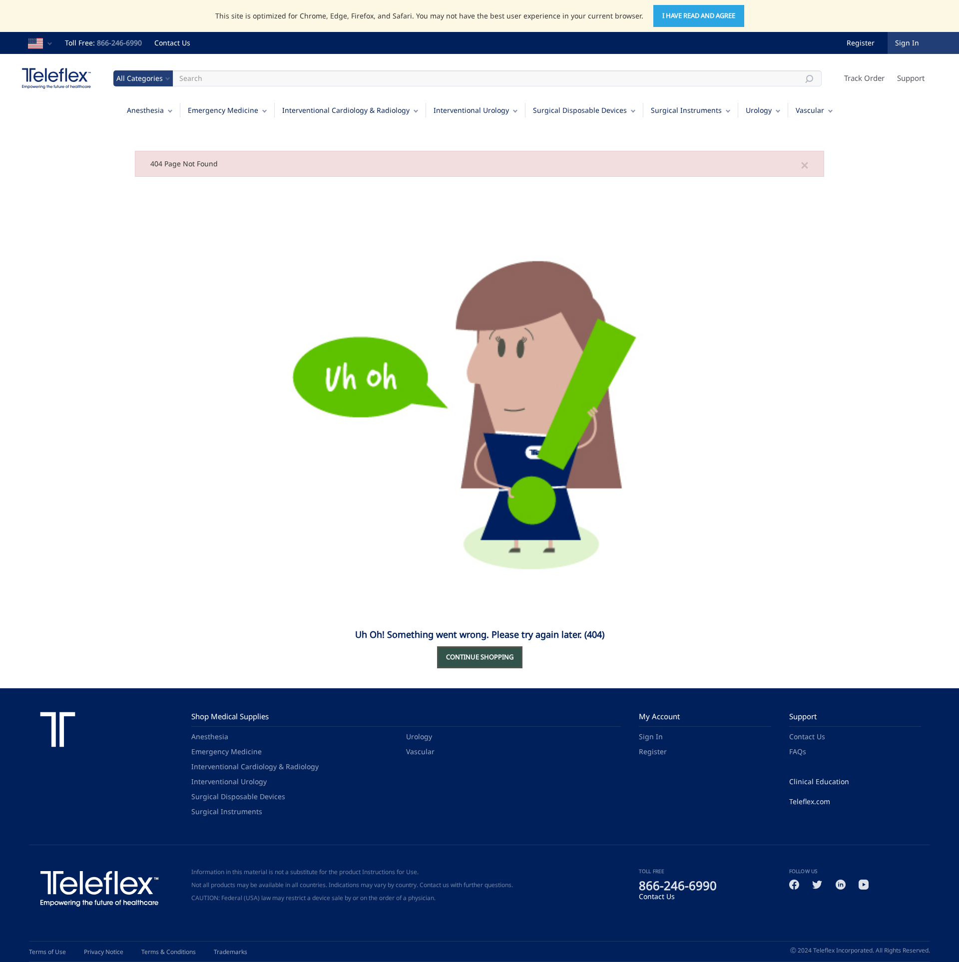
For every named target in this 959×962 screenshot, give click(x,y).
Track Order (864, 78)
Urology (759, 110)
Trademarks (230, 952)
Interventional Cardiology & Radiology (346, 110)
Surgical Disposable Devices (580, 110)
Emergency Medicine (223, 110)
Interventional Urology (471, 110)
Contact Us (172, 42)
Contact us (434, 885)
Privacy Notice (103, 952)
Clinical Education (819, 781)
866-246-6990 (119, 42)
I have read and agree (698, 15)
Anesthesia (145, 110)
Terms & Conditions (168, 952)
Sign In (651, 736)
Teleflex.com (809, 801)
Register (861, 42)
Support (911, 78)
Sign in (907, 42)
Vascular (810, 110)
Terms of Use (47, 952)
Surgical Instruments (686, 110)
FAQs (797, 751)
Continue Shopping (479, 656)
